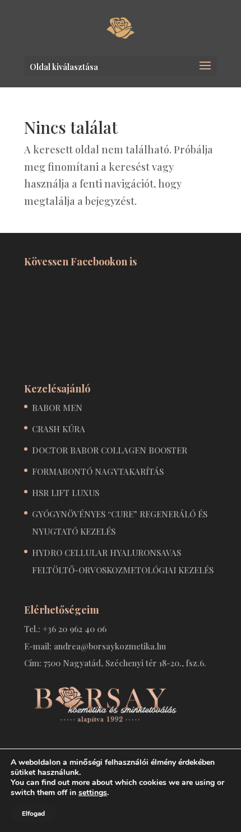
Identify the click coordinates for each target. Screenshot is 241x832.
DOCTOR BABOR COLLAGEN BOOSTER (109, 450)
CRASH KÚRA (58, 428)
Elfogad (33, 813)
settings (92, 793)
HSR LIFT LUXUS (65, 492)
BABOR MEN (57, 407)
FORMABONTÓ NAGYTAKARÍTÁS (98, 471)
